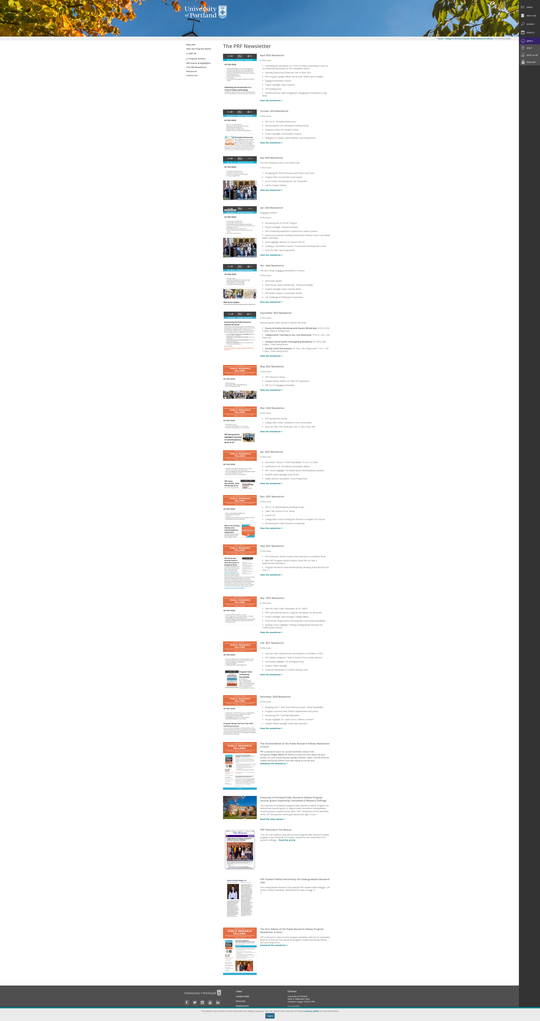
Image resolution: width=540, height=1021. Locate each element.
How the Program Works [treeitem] (198, 48)
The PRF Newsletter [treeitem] (196, 67)
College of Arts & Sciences (457, 38)
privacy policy (312, 1011)
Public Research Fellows (482, 38)
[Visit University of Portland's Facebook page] (187, 1002)
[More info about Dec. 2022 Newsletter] (240, 304)
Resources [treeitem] (191, 71)
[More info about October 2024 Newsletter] (240, 149)
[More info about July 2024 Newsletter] (240, 199)
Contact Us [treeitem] (192, 75)
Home (440, 38)
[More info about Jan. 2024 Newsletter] (240, 256)
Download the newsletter (273, 763)
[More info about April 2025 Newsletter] (240, 93)
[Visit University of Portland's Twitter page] (194, 1002)
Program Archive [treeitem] (196, 58)
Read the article (287, 840)
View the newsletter (270, 100)
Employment (242, 1006)
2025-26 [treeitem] (192, 53)
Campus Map (242, 996)
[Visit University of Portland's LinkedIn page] (217, 1002)
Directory (240, 1001)
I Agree (270, 1016)
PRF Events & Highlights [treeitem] (198, 63)
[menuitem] (529, 7)
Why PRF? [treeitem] (191, 44)
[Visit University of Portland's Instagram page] (202, 1002)
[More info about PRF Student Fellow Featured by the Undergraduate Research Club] (261, 892)
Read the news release (271, 819)
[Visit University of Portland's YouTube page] (210, 1002)
